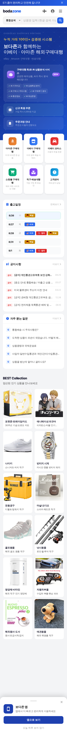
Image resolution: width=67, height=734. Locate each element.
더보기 (56, 264)
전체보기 (54, 204)
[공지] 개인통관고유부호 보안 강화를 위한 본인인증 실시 (30, 275)
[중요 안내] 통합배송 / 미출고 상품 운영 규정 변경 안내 (30, 282)
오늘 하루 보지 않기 (33, 727)
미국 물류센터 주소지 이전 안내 (27, 290)
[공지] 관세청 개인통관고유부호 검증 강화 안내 (30, 297)
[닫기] (62, 3)
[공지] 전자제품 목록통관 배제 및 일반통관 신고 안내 (30, 304)
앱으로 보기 (33, 719)
